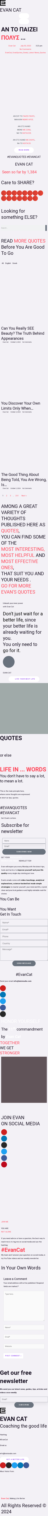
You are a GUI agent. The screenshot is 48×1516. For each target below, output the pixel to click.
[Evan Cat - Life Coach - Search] (24, 16)
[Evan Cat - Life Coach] (3, 3)
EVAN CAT (10, 10)
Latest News (34, 53)
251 (17, 496)
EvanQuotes (17, 53)
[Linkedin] (4, 1139)
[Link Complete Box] (24, 306)
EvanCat (8, 53)
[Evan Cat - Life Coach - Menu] (24, 21)
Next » (24, 496)
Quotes (43, 53)
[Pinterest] (4, 1164)
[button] (3, 193)
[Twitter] (3, 1001)
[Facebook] (4, 1158)
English (8, 263)
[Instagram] (3, 1014)
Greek (25, 53)
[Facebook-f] (3, 1008)
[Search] (46, 228)
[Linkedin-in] (3, 995)
